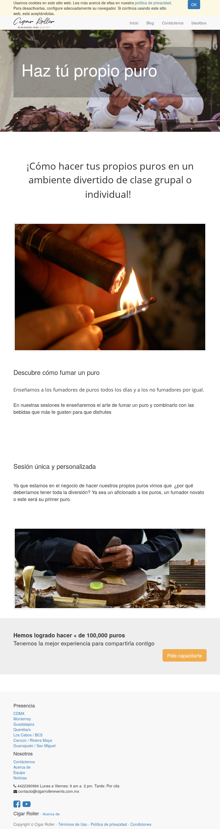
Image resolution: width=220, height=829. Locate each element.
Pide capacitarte (184, 655)
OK (194, 4)
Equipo (19, 772)
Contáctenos (24, 761)
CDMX (18, 713)
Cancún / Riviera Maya (32, 740)
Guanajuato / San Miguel (34, 745)
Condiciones (140, 824)
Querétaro (22, 729)
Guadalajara (23, 724)
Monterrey (22, 718)
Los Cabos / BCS (27, 734)
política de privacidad (153, 2)
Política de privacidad (109, 824)
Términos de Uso (72, 824)
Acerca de (22, 767)
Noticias (20, 777)
